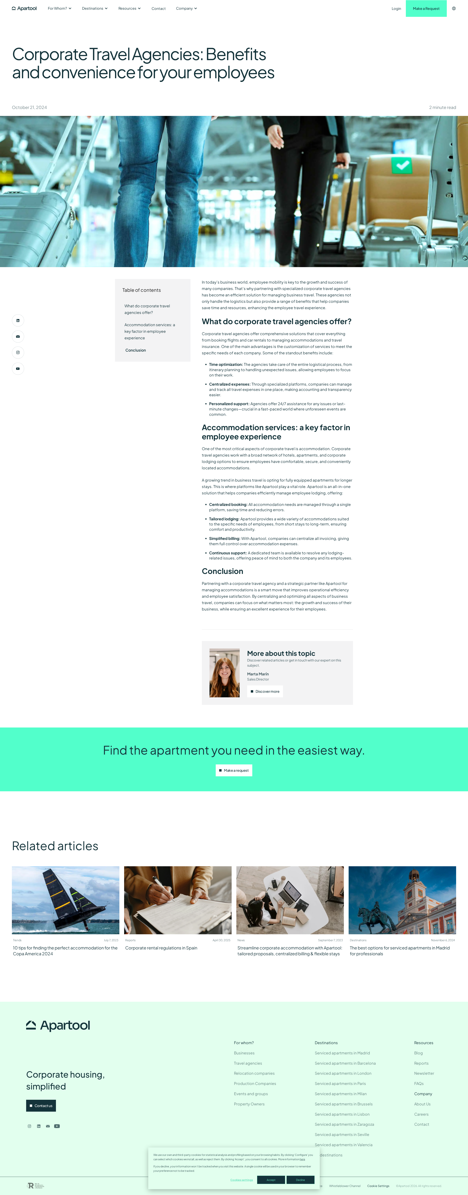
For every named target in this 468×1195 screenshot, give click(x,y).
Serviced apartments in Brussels (344, 1104)
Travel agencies (248, 1063)
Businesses (244, 1053)
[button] (60, 8)
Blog (418, 1053)
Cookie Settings (378, 1186)
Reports (421, 1063)
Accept (271, 1179)
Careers (421, 1114)
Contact (159, 8)
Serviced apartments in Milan (341, 1093)
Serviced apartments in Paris (340, 1083)
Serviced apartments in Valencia (344, 1144)
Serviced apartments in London (343, 1073)
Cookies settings (241, 1179)
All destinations (329, 1155)
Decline (300, 1179)
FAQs (419, 1083)
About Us (422, 1104)
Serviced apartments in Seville (342, 1134)
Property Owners (249, 1104)
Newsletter (424, 1073)
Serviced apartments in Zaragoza (344, 1124)
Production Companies (255, 1083)
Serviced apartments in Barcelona (345, 1063)
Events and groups (251, 1093)
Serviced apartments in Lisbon (342, 1114)
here (302, 1159)
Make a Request (426, 8)
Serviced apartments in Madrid (342, 1053)
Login (396, 8)
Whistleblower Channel (345, 1186)
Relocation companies (254, 1073)
